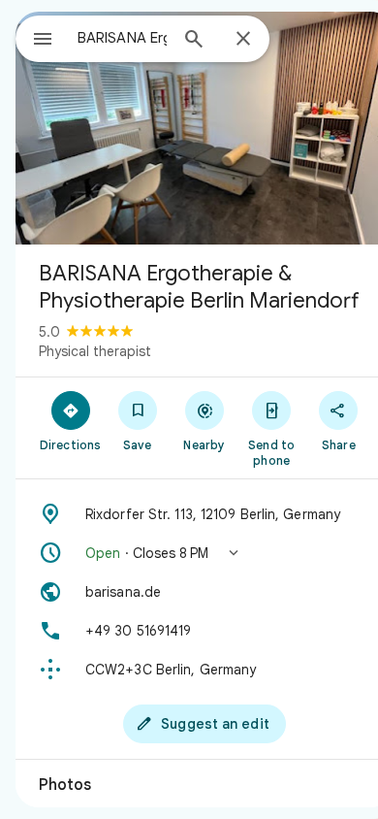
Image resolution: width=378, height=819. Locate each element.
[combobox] (122, 37)
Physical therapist (95, 351)
